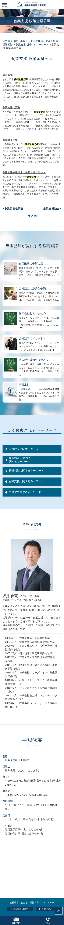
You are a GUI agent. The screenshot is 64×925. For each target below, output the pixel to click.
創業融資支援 (10, 140)
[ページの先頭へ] (58, 910)
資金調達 (8, 75)
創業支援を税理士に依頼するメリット (24, 172)
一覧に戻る (32, 216)
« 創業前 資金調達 (13, 208)
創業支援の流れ (11, 107)
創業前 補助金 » (52, 208)
